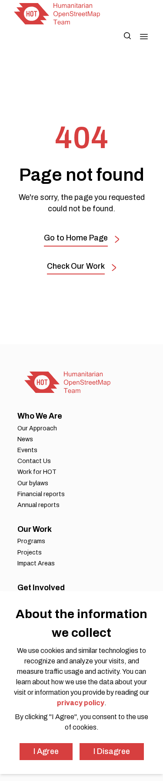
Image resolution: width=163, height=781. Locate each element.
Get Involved (41, 587)
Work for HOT (37, 472)
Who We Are (39, 416)
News (25, 439)
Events (27, 450)
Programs (31, 541)
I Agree (46, 751)
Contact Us (34, 461)
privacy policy (80, 703)
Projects (29, 552)
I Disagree (111, 751)
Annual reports (38, 505)
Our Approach (37, 428)
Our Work (34, 529)
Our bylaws (32, 483)
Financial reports (41, 494)
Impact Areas (36, 563)
